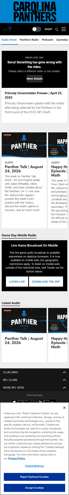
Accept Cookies (34, 487)
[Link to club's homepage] (7, 28)
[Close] (64, 407)
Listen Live (17, 281)
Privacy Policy (16, 458)
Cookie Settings (34, 465)
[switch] (36, 29)
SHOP (48, 29)
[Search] (56, 29)
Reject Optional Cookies (34, 476)
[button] (35, 78)
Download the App (46, 281)
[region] (34, 448)
